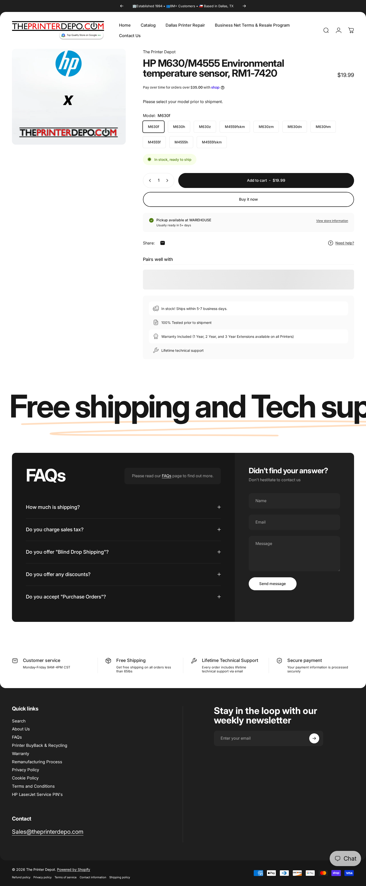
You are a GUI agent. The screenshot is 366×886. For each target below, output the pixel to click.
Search (19, 720)
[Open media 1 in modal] (69, 97)
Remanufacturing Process (37, 761)
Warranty (20, 753)
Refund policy (21, 877)
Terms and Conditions (33, 786)
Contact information (93, 877)
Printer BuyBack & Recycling (39, 745)
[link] (47, 831)
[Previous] (121, 6)
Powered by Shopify (73, 869)
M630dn (295, 126)
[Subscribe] (314, 738)
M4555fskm (212, 142)
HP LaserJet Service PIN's (37, 794)
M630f (153, 126)
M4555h (181, 142)
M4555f (154, 142)
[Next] (244, 6)
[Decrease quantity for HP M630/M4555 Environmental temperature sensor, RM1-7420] (149, 180)
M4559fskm (235, 126)
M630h (179, 126)
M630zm (266, 126)
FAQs (166, 475)
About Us (21, 728)
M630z (205, 126)
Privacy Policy (25, 769)
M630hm (323, 126)
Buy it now (248, 199)
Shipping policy (119, 877)
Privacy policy (42, 877)
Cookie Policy (25, 777)
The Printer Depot (159, 51)
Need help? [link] (344, 243)
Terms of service (66, 877)
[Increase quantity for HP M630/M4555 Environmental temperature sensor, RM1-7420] (168, 180)
